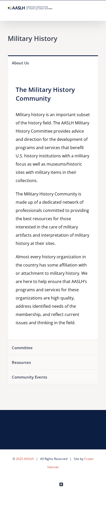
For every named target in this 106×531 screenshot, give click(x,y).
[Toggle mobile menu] (96, 12)
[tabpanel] (53, 205)
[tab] (53, 62)
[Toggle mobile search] (87, 12)
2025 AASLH (25, 459)
